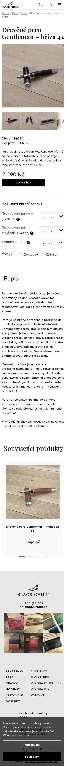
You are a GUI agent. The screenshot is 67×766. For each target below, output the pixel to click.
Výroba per (40, 689)
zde (26, 735)
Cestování (14, 695)
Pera (10, 677)
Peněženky (14, 671)
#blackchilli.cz (36, 607)
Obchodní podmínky (33, 713)
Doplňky (13, 701)
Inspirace (39, 671)
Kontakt (37, 695)
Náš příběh (40, 677)
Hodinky (13, 689)
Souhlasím (32, 756)
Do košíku (23, 182)
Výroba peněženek (46, 683)
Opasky (11, 683)
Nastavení (32, 744)
